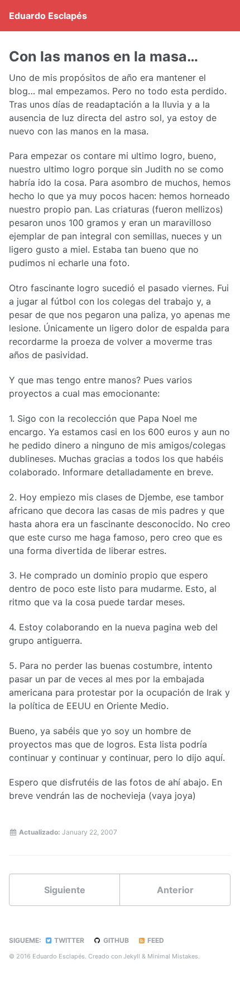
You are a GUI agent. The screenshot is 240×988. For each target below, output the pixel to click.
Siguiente (64, 889)
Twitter (68, 940)
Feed (155, 940)
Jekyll (131, 956)
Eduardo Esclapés (48, 15)
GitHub (115, 940)
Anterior (175, 889)
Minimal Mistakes (172, 956)
